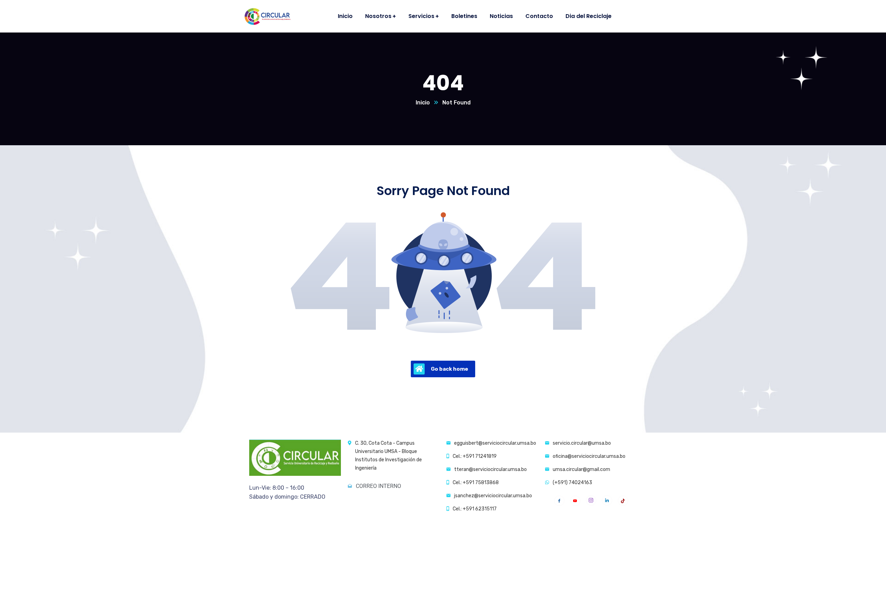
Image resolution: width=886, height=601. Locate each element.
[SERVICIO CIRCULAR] (267, 16)
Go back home (449, 369)
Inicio (423, 102)
